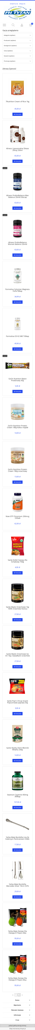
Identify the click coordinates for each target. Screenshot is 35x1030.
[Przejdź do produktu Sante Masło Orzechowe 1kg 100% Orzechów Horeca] (17, 593)
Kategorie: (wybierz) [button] (9, 35)
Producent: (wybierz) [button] (10, 40)
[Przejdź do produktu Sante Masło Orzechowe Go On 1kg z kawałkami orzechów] (17, 640)
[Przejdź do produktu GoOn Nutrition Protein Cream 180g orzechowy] (17, 455)
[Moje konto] (22, 25)
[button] (4, 25)
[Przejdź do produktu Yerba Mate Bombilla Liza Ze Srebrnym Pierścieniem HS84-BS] (17, 825)
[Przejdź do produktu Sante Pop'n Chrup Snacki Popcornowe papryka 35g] (17, 687)
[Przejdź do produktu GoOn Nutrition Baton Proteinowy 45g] (17, 367)
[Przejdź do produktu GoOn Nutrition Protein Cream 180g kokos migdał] (17, 411)
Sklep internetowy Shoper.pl (17, 1029)
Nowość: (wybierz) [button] (9, 56)
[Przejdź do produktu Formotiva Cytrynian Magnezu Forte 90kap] (17, 275)
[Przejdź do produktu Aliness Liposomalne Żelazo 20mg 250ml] (17, 134)
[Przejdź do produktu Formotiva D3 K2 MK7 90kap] (17, 322)
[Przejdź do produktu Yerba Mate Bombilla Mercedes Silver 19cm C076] (17, 870)
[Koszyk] (30, 25)
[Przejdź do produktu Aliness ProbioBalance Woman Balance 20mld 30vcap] (17, 228)
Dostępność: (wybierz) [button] (10, 45)
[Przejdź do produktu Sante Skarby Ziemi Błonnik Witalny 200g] (17, 734)
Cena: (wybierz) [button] (8, 51)
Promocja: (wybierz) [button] (9, 61)
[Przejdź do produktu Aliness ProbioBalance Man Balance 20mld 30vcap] (17, 181)
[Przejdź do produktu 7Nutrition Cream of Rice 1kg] (17, 87)
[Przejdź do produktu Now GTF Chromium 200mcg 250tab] (17, 502)
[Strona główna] (18, 12)
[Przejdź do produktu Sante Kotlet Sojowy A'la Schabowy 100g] (17, 546)
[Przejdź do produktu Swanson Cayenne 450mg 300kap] (17, 781)
